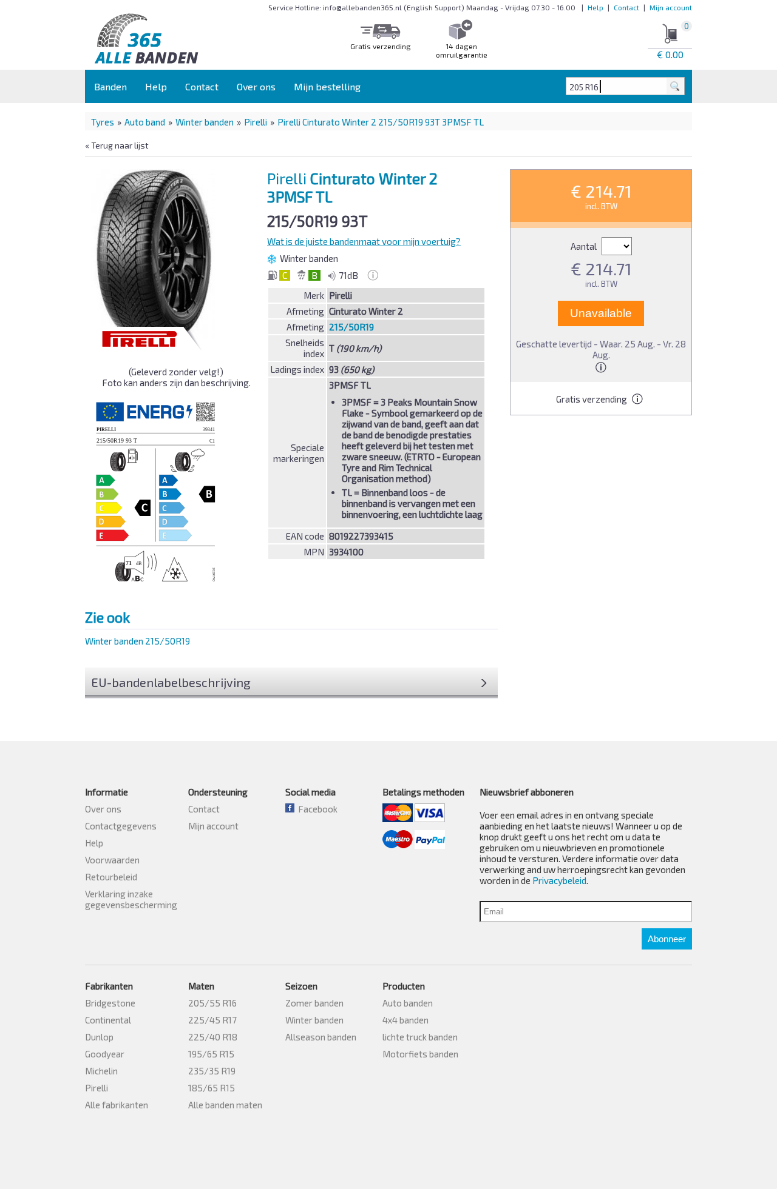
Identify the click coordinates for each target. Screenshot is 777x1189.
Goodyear (104, 1053)
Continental (108, 1019)
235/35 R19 (212, 1070)
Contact (626, 7)
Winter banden (204, 121)
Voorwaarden (112, 859)
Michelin (101, 1070)
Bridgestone (110, 1002)
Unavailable (601, 313)
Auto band (144, 121)
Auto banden (407, 1002)
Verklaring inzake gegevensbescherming (131, 899)
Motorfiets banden (420, 1053)
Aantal (585, 246)
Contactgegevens (121, 825)
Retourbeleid (111, 876)
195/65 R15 (211, 1053)
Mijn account (671, 7)
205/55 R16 (212, 1002)
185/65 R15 (211, 1087)
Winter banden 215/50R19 (137, 640)
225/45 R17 (212, 1019)
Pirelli (255, 121)
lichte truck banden (420, 1036)
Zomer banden (314, 1002)
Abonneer (667, 939)
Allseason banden (320, 1036)
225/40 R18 (212, 1036)
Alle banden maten (225, 1104)
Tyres (102, 121)
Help (595, 7)
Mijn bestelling (327, 86)
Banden (110, 86)
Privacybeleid (559, 880)
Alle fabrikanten (116, 1104)
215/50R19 (351, 326)
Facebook (316, 808)
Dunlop (99, 1036)
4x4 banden (405, 1019)
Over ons (256, 86)
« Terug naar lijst (117, 145)
